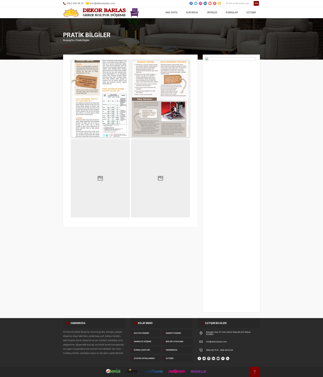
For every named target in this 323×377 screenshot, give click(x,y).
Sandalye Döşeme (142, 341)
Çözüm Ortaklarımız (144, 358)
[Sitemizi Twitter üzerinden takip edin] (196, 3)
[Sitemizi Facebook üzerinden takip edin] (191, 3)
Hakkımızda (171, 350)
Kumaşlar (232, 12)
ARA (256, 3)
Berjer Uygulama (174, 341)
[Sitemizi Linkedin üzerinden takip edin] (205, 3)
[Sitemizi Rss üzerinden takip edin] (219, 3)
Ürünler (212, 12)
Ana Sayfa (171, 12)
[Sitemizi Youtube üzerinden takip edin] (210, 3)
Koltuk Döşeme (141, 333)
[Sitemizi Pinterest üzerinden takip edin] (214, 3)
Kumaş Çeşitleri (142, 350)
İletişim (251, 12)
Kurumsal (192, 12)
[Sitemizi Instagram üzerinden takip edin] (200, 3)
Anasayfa (68, 40)
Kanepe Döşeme (173, 333)
